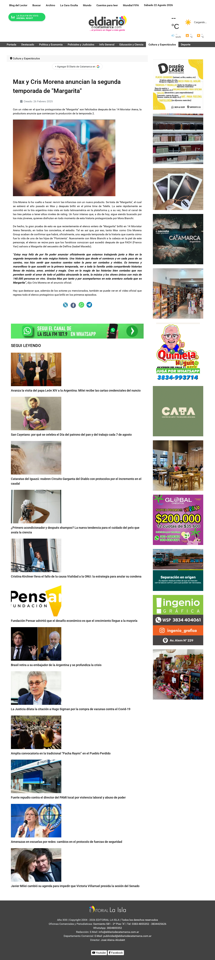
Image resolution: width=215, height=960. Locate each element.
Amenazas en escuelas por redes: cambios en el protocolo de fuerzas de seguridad (66, 841)
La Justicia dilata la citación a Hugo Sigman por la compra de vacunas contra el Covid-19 (70, 709)
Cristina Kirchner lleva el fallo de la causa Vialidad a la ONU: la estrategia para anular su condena (76, 576)
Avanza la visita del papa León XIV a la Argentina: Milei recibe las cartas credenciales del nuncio (76, 390)
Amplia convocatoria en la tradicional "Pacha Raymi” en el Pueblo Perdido (61, 753)
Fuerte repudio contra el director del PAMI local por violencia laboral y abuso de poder (68, 797)
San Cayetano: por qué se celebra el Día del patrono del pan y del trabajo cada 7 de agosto (71, 434)
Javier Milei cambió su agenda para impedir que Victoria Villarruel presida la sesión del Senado (75, 886)
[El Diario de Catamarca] (107, 23)
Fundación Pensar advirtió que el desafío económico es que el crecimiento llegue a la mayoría (74, 620)
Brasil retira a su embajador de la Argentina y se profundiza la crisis (56, 665)
